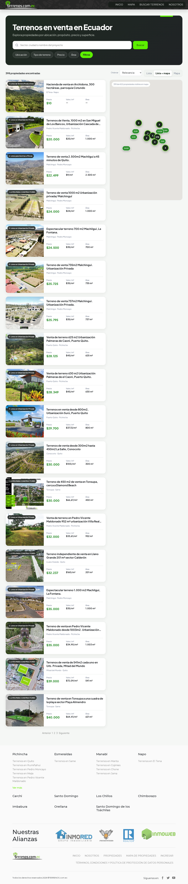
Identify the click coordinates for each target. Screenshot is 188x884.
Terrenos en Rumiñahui (26, 765)
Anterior (46, 732)
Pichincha (19, 754)
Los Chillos (104, 796)
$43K (134, 137)
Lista (149, 73)
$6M (162, 141)
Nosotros (176, 4)
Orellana (60, 806)
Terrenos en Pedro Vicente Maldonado (28, 779)
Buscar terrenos (152, 4)
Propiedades (113, 855)
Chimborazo (147, 796)
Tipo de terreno (42, 54)
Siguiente (64, 732)
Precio (60, 54)
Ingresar (167, 855)
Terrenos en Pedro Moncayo (29, 769)
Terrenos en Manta (107, 761)
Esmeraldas (63, 754)
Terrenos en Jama (106, 773)
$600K (126, 148)
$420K (159, 131)
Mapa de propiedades (141, 855)
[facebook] (162, 878)
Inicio (119, 4)
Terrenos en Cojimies (108, 765)
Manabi (101, 754)
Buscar (140, 45)
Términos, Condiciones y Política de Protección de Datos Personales (124, 862)
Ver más (17, 787)
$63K (136, 131)
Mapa (131, 4)
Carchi (17, 796)
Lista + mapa (163, 73)
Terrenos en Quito (23, 761)
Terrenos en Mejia (22, 773)
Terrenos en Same (65, 761)
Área (73, 54)
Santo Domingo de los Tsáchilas (113, 808)
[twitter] (168, 878)
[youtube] (174, 878)
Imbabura (19, 806)
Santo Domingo (66, 796)
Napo (142, 754)
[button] (157, 137)
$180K (165, 130)
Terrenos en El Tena (150, 761)
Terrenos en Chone (107, 769)
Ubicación (21, 54)
